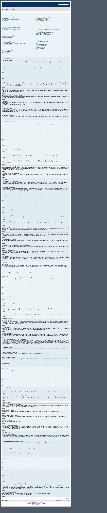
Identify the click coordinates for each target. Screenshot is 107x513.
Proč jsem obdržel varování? (6, 41)
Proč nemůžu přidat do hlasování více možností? (8, 38)
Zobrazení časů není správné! (6, 26)
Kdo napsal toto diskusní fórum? (40, 48)
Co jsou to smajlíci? (4, 49)
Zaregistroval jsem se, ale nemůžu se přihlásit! (8, 17)
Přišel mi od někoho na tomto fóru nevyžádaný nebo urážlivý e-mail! (45, 25)
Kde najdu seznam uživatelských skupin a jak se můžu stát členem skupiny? (46, 17)
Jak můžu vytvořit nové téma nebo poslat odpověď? (9, 34)
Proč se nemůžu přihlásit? (5, 18)
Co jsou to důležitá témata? (5, 53)
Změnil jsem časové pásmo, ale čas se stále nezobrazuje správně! (11, 27)
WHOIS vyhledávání (65, 484)
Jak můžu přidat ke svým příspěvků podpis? (8, 36)
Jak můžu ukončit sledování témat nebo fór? (42, 41)
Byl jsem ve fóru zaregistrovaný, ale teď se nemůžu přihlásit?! (10, 19)
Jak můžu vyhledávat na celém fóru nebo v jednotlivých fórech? (45, 32)
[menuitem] (8, 8)
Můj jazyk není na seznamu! (6, 28)
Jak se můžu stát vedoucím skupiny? (41, 18)
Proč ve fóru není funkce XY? (40, 49)
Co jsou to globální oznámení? (6, 51)
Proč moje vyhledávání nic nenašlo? (41, 33)
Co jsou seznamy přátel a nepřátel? (41, 28)
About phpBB (17, 473)
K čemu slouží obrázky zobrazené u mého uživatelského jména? (11, 29)
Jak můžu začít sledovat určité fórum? (41, 40)
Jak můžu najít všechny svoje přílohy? (41, 45)
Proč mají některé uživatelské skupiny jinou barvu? (43, 19)
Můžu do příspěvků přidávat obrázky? (7, 50)
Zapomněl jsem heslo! (5, 20)
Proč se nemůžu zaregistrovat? (6, 16)
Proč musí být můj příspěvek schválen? (7, 44)
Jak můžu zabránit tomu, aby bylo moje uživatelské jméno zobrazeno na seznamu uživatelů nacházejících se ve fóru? (18, 25)
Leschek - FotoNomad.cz (32, 503)
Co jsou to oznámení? (5, 52)
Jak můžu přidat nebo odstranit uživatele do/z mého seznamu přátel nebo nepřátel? (47, 29)
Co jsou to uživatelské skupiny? (40, 16)
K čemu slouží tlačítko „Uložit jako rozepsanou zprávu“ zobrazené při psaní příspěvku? (14, 43)
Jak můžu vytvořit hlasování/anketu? (7, 37)
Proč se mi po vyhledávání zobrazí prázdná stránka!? (43, 34)
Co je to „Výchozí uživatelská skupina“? (41, 20)
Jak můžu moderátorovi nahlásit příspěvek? (8, 42)
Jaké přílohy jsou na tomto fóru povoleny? (42, 44)
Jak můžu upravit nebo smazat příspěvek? (8, 35)
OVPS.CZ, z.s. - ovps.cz (41, 503)
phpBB (34, 149)
